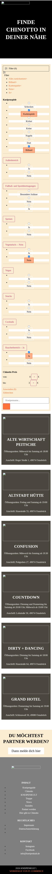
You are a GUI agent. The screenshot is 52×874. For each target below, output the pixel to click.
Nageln (29, 135)
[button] (48, 5)
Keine (29, 128)
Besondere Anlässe (29, 194)
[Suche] (6, 406)
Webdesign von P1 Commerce (26, 871)
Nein (29, 176)
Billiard (29, 150)
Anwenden (9, 389)
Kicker (29, 121)
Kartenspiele (29, 114)
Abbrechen (8, 392)
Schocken (28, 107)
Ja (29, 168)
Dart (29, 143)
